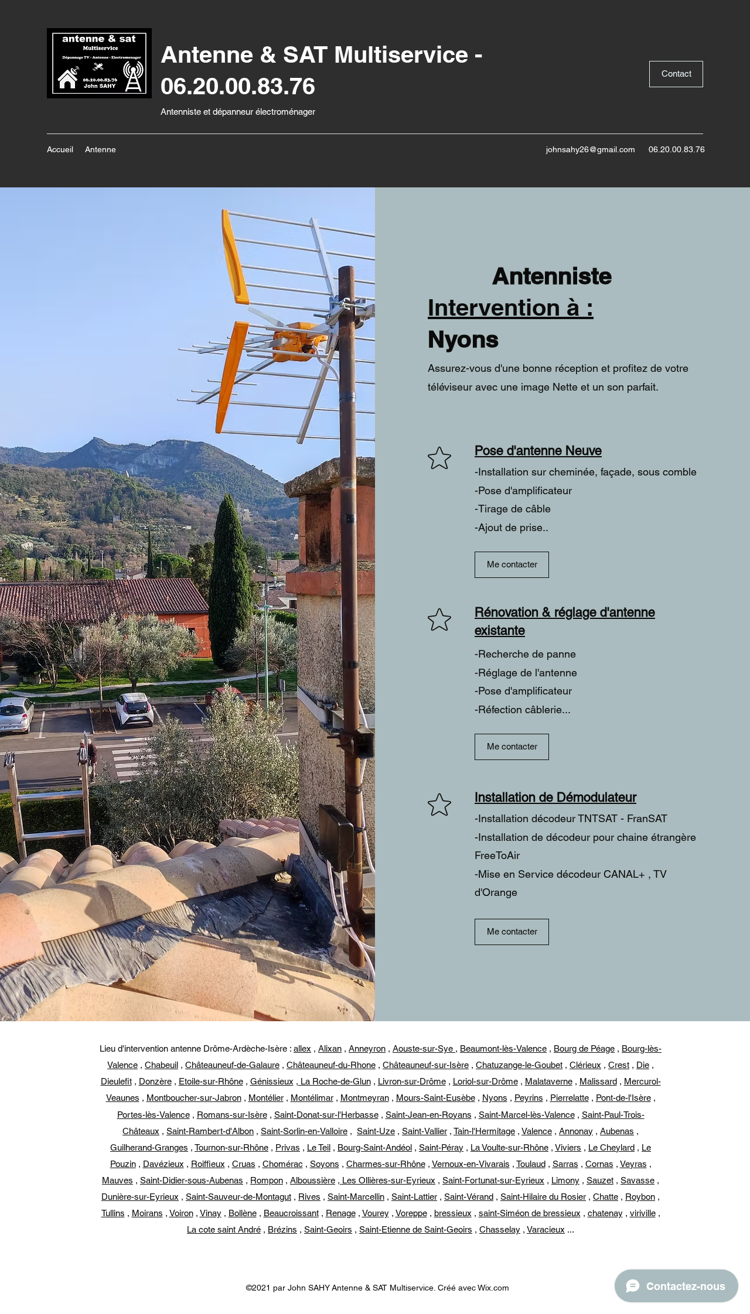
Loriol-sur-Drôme (485, 1081)
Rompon (266, 1180)
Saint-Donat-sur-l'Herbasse (326, 1115)
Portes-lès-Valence (153, 1115)
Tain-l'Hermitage (484, 1131)
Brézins (282, 1229)
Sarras (565, 1164)
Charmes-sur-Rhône (385, 1164)
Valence (536, 1131)
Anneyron (367, 1048)
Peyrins (528, 1098)
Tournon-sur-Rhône (231, 1147)
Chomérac (282, 1164)
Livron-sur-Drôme (412, 1081)
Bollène (243, 1213)
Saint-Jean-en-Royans (429, 1115)
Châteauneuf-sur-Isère (426, 1065)
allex (302, 1048)
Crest (618, 1065)
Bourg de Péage (584, 1048)
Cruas (243, 1164)
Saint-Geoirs (328, 1229)
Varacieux (546, 1229)
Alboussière (312, 1180)
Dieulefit (116, 1081)
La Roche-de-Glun (334, 1081)
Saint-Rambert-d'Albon (210, 1131)
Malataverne (548, 1081)
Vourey (375, 1213)
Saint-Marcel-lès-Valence (527, 1115)
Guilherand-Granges (149, 1147)
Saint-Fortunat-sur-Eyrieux (493, 1180)
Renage (341, 1213)
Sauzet (600, 1180)
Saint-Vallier (424, 1131)
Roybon (640, 1197)
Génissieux (272, 1081)
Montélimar (312, 1098)
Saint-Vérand (468, 1197)
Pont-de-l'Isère (623, 1098)
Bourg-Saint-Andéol (375, 1147)
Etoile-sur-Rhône (211, 1081)
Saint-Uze (376, 1131)
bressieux (453, 1213)
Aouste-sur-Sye (424, 1048)
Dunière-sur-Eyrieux (140, 1197)
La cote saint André (224, 1229)
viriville (643, 1213)
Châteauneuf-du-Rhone (331, 1065)
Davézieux (163, 1164)
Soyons (324, 1164)
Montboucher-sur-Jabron (193, 1098)
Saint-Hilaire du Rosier (543, 1197)
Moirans (147, 1213)
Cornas (599, 1164)
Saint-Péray (441, 1147)
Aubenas (617, 1131)
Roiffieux (208, 1164)
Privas (287, 1147)
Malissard (598, 1081)
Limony (565, 1180)
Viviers (568, 1147)
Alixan (330, 1048)
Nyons (494, 1098)
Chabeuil (161, 1065)
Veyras (633, 1164)
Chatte (605, 1197)
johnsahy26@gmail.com (590, 149)
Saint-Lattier (414, 1197)
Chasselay (499, 1229)
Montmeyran (364, 1098)
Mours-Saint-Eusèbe (435, 1098)
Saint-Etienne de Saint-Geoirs (415, 1229)
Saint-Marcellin (356, 1197)
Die (642, 1065)
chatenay (605, 1213)
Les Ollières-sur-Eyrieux (387, 1180)
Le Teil (318, 1147)
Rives (309, 1197)
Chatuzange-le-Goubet (519, 1065)
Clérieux (585, 1065)
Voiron (181, 1213)
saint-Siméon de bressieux (530, 1213)
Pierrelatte (569, 1098)
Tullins (113, 1213)
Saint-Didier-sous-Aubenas (191, 1180)
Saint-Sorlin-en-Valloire (304, 1131)
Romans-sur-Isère (232, 1115)
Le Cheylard (611, 1147)
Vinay (210, 1213)
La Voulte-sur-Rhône (509, 1147)
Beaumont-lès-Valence (503, 1048)
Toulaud (531, 1164)
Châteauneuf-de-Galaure (232, 1065)
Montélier (266, 1098)
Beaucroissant (291, 1213)
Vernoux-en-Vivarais (471, 1164)
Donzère (155, 1081)
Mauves (117, 1180)
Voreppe (411, 1213)
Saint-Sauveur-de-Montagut (238, 1197)
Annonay (576, 1131)
